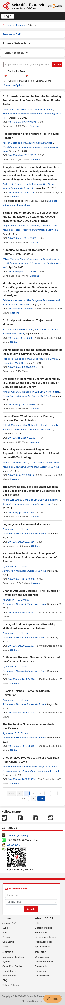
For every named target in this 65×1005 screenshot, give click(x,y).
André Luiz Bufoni (12, 499)
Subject (6, 927)
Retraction (40, 971)
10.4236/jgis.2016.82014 (21, 475)
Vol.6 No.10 (47, 429)
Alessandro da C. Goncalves (18, 109)
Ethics (38, 923)
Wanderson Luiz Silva (33, 391)
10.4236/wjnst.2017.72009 (22, 271)
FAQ (4, 980)
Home (9, 25)
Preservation (41, 966)
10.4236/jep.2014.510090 (21, 512)
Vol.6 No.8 (45, 396)
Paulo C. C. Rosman (28, 225)
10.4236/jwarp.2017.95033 (22, 238)
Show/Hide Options (14, 85)
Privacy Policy (42, 975)
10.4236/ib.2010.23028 (20, 338)
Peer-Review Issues (45, 937)
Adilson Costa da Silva (14, 142)
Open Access (42, 957)
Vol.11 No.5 (54, 771)
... (48, 793)
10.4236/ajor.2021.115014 (22, 779)
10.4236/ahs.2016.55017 (21, 612)
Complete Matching (18, 80)
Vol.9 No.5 (53, 229)
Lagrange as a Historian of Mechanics (26, 524)
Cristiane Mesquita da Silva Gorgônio (22, 300)
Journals (20, 25)
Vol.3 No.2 (40, 570)
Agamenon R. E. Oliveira (16, 529)
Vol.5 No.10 (47, 504)
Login (7, 16)
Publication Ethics (44, 961)
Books (5, 932)
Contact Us (8, 941)
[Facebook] (20, 817)
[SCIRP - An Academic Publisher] (23, 5)
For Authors (41, 932)
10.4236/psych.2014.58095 (22, 367)
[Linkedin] (35, 817)
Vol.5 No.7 (25, 304)
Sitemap (6, 937)
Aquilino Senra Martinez (39, 142)
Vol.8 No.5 (40, 737)
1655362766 (13, 844)
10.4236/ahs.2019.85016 (21, 746)
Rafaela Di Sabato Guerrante (18, 329)
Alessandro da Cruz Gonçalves (44, 259)
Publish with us (14, 52)
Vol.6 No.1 (40, 637)
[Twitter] (4, 817)
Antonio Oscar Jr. (12, 391)
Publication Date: (16, 71)
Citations (34, 126)
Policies (40, 952)
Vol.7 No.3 (40, 704)
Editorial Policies (43, 927)
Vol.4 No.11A (27, 188)
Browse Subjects (15, 43)
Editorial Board (43, 80)
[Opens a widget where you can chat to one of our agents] (52, 999)
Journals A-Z (9, 923)
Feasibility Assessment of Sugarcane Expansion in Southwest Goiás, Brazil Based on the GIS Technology (31, 453)
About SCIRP (44, 918)
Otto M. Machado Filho (15, 425)
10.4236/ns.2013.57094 (20, 308)
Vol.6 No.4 (40, 670)
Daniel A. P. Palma (43, 109)
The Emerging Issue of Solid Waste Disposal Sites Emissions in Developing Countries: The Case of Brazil (32, 490)
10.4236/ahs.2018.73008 (21, 712)
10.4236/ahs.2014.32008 (21, 579)
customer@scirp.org (17, 835)
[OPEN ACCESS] (55, 5)
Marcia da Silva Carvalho (36, 499)
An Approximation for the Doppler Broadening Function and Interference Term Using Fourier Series (32, 100)
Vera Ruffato (52, 391)
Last (24, 798)
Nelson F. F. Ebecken (39, 425)
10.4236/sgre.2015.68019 (22, 404)
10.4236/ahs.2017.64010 (21, 679)
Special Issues (42, 946)
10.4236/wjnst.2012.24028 (22, 155)
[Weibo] (50, 817)
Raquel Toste (9, 225)
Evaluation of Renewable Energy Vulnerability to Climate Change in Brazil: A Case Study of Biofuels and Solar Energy (31, 382)
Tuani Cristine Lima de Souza (45, 462)
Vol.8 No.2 (53, 466)
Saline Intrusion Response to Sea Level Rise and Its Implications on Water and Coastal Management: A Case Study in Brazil (31, 216)
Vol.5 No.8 (20, 363)
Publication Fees (43, 941)
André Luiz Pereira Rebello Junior (20, 184)
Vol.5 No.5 (40, 604)
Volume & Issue (10, 985)
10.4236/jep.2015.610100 (21, 437)
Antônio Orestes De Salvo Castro (20, 766)
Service (7, 952)
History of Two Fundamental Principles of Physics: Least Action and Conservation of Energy (30, 557)
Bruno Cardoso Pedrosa (15, 462)
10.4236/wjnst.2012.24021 (22, 122)
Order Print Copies (12, 966)
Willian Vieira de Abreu (14, 259)
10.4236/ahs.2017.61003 (21, 645)
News (5, 946)
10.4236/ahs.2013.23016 (21, 541)
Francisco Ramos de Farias (17, 358)
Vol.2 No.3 (18, 333)
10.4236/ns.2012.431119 (21, 192)
